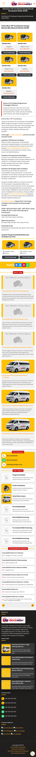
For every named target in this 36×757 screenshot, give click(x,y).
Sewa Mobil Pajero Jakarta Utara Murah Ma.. (21, 682)
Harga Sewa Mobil (18, 475)
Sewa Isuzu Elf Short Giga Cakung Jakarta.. (20, 645)
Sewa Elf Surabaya (7, 201)
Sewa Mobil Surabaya (18, 753)
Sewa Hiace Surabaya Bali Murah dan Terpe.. (18, 405)
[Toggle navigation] (4, 3)
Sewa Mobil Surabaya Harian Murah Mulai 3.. (17, 347)
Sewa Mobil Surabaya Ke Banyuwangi (15, 291)
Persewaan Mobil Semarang (22, 528)
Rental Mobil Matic (18, 507)
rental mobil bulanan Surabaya (18, 148)
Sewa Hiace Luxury (19, 496)
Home (3, 13)
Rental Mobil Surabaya (18, 747)
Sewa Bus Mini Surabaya (17, 194)
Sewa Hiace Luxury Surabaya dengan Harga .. (17, 434)
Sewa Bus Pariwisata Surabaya (18, 751)
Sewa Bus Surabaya (16, 135)
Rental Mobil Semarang (20, 517)
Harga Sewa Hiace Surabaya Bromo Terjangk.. (14, 376)
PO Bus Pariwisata (18, 485)
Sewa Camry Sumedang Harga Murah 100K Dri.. (22, 669)
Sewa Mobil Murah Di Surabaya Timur (15, 319)
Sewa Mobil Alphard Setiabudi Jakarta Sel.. (22, 658)
